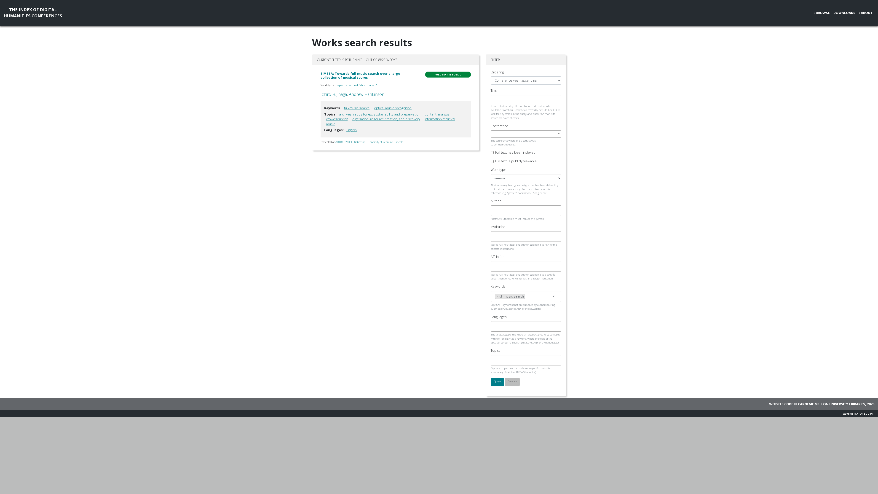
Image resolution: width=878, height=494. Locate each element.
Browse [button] (823, 13)
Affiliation (497, 257)
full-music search (356, 108)
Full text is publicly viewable (516, 161)
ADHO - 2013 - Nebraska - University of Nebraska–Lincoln (369, 142)
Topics (496, 350)
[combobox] (526, 134)
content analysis (437, 114)
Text (494, 91)
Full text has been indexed (515, 152)
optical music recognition (393, 108)
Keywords (498, 286)
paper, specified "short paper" (356, 85)
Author (496, 201)
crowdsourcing (337, 119)
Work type (498, 169)
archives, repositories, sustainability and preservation (379, 114)
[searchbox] (496, 210)
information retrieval (440, 119)
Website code (781, 404)
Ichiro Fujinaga (334, 94)
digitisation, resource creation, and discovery (386, 119)
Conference (499, 126)
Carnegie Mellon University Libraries (831, 404)
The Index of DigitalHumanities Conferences (33, 13)
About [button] (867, 13)
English (351, 130)
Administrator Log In (858, 413)
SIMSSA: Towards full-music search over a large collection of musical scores (360, 75)
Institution (498, 227)
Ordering (497, 72)
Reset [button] (512, 382)
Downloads (844, 13)
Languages (499, 317)
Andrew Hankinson (366, 94)
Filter (497, 382)
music (330, 124)
